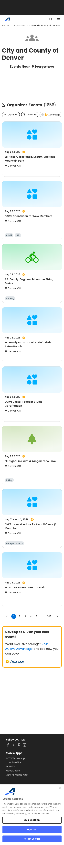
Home (5, 25)
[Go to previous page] (7, 616)
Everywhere (44, 66)
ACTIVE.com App (15, 758)
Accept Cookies (32, 838)
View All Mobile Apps (17, 774)
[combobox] (11, 114)
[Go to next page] (56, 616)
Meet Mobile (13, 770)
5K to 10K (11, 766)
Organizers (19, 25)
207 (49, 616)
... (42, 616)
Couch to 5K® (13, 762)
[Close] (59, 788)
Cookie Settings (32, 819)
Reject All (32, 829)
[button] (29, 114)
